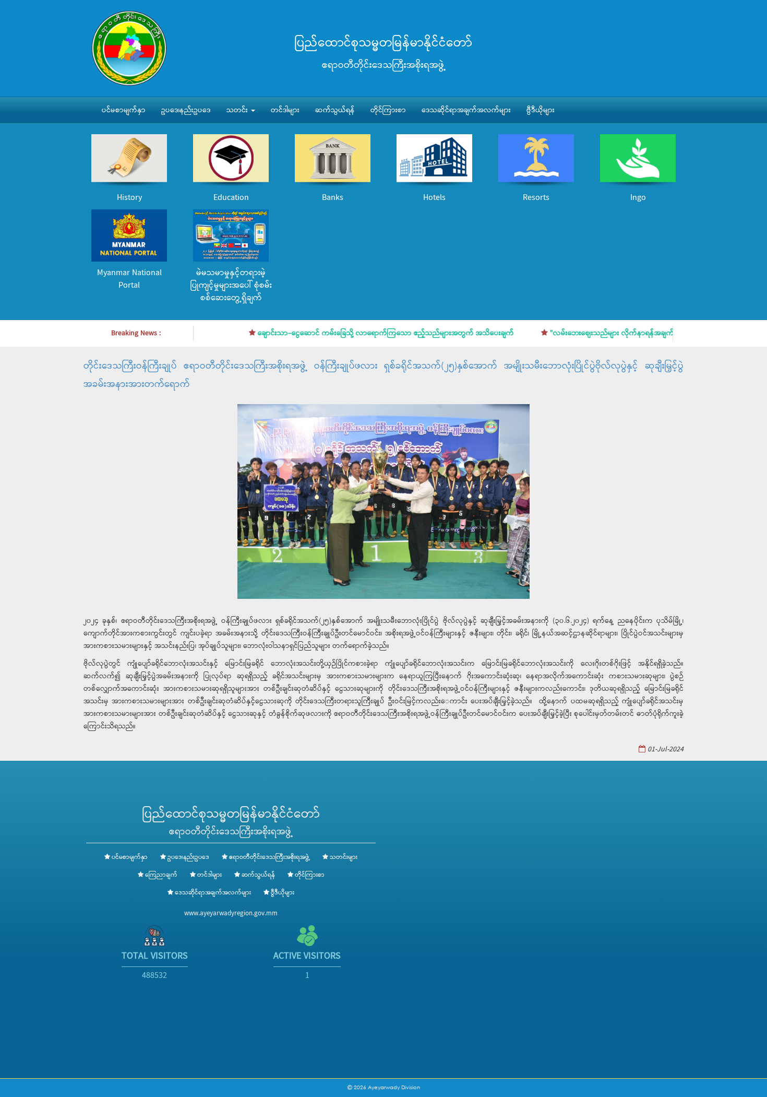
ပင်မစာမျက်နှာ (124, 110)
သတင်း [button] (238, 110)
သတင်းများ (343, 857)
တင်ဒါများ (285, 110)
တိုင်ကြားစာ (388, 110)
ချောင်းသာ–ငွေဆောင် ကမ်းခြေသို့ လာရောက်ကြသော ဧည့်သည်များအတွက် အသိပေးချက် (364, 333)
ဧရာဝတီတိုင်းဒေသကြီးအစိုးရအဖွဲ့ (269, 857)
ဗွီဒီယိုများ (540, 110)
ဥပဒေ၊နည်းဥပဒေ (186, 110)
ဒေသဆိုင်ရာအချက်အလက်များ (466, 110)
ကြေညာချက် (161, 875)
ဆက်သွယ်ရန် (335, 110)
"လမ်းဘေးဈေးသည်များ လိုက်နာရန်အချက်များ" (597, 333)
